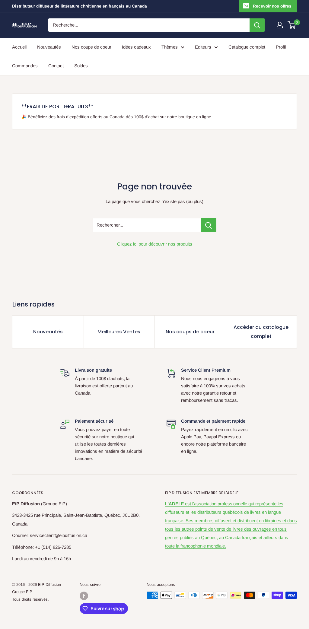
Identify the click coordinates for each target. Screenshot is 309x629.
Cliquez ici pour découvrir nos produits (154, 243)
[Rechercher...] (208, 225)
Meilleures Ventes (118, 331)
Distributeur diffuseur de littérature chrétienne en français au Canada (79, 6)
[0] (292, 25)
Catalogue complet (246, 46)
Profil (281, 46)
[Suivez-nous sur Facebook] (84, 596)
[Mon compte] (280, 25)
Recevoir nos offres (272, 6)
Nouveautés (49, 46)
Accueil (19, 46)
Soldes (81, 65)
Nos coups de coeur (91, 46)
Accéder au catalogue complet (261, 332)
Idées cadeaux (136, 46)
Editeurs (203, 46)
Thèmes (169, 46)
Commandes (25, 65)
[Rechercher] (257, 25)
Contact (56, 65)
